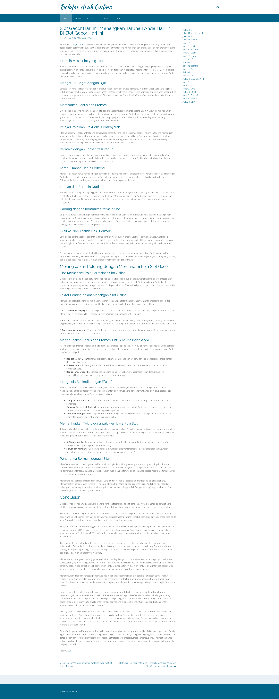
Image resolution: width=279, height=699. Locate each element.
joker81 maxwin (190, 39)
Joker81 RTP (189, 43)
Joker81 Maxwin (190, 98)
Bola (78, 18)
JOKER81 (187, 29)
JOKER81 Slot (189, 92)
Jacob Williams (88, 38)
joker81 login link (190, 65)
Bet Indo (187, 72)
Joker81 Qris (189, 88)
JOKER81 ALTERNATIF (193, 78)
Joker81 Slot (189, 85)
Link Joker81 (189, 59)
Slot (65, 18)
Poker (91, 18)
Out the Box (72, 691)
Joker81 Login (189, 46)
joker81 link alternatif (193, 33)
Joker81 (187, 82)
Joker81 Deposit (190, 95)
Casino (119, 18)
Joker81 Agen (189, 69)
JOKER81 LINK (190, 101)
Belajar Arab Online (85, 6)
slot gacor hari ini (78, 44)
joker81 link (188, 36)
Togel (105, 18)
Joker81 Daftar (190, 56)
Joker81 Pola (189, 75)
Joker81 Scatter (190, 49)
